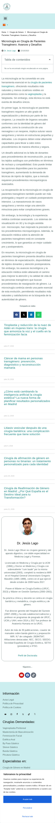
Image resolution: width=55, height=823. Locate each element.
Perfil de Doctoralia (27, 655)
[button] (5, 18)
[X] (23, 714)
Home (4, 32)
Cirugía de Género (17, 32)
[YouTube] (5, 714)
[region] (27, 796)
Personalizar (27, 808)
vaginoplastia (35, 94)
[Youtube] (21, 675)
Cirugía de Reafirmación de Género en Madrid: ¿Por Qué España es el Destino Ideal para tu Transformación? (26, 493)
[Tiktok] (33, 675)
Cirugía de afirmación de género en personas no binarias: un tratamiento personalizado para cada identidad (27, 461)
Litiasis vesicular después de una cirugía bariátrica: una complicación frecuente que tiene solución (26, 431)
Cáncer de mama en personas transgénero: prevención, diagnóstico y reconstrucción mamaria (23, 363)
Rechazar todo (27, 816)
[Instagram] (11, 714)
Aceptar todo (27, 799)
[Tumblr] (35, 714)
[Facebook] (27, 675)
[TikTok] (29, 714)
